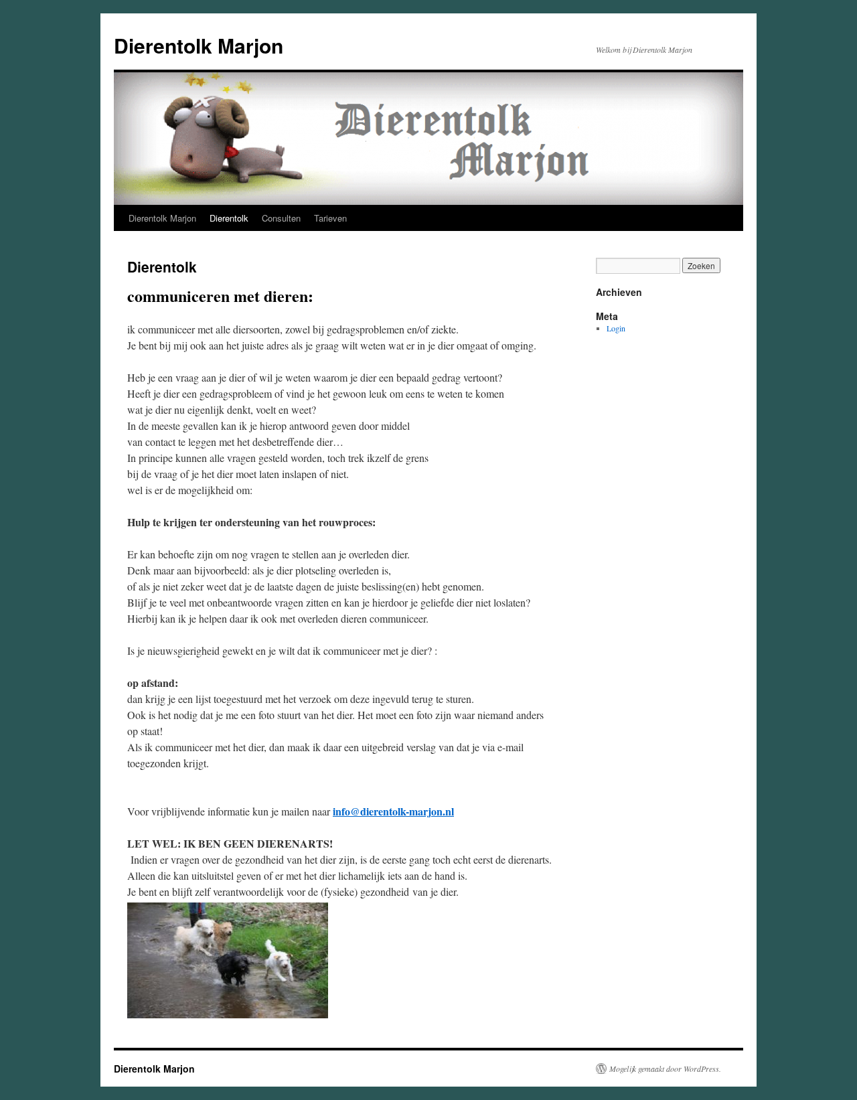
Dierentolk (229, 218)
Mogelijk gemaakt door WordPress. (665, 1068)
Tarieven (330, 218)
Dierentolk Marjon (198, 45)
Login (616, 328)
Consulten (281, 218)
